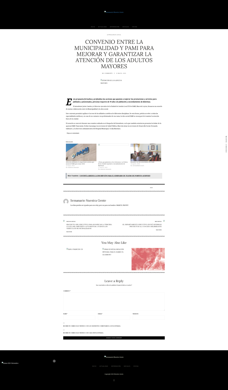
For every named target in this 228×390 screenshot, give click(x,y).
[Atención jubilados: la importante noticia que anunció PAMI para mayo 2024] (81, 152)
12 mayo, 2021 (121, 73)
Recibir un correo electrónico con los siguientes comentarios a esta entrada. (92, 326)
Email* (100, 314)
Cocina (134, 26)
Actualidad (102, 26)
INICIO (93, 26)
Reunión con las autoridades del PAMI (142, 162)
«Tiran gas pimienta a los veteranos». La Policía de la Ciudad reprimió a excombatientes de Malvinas (113, 163)
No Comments (107, 73)
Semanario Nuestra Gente (88, 200)
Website (135, 314)
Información (114, 26)
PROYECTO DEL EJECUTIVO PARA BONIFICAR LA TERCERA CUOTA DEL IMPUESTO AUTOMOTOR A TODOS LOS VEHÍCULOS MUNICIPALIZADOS (89, 226)
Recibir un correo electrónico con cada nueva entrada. (83, 333)
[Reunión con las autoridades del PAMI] (146, 152)
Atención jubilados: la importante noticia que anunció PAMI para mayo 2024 (80, 163)
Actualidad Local (114, 34)
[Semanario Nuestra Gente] (114, 12)
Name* (65, 314)
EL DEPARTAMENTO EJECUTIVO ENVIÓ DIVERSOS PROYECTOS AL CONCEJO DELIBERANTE (142, 225)
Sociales (125, 26)
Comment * (67, 291)
